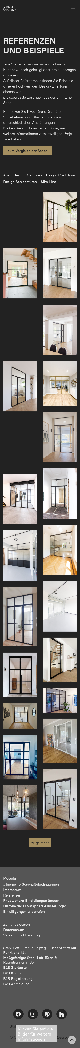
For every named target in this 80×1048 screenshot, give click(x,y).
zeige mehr (40, 842)
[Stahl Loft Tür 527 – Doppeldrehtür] (20, 675)
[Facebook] (18, 1014)
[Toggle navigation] (73, 9)
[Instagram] (33, 1014)
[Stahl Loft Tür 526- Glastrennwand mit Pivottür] (60, 700)
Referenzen (12, 895)
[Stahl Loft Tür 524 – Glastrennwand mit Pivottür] (60, 741)
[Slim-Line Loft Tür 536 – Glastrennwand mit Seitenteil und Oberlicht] (60, 437)
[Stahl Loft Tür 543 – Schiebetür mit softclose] (60, 217)
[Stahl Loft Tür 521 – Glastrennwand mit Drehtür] (20, 807)
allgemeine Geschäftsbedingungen (31, 884)
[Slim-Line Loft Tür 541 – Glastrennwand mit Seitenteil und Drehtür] (60, 273)
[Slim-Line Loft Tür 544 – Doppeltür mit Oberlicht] (20, 217)
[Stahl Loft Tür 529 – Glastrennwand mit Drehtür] (20, 616)
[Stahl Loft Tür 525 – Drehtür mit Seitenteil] (20, 715)
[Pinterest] (47, 1014)
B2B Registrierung (18, 978)
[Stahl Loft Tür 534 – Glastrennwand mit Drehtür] (60, 493)
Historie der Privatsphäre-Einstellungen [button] (35, 906)
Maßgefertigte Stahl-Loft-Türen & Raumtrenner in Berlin (30, 959)
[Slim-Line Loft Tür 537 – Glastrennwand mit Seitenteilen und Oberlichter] (60, 383)
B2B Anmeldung (16, 984)
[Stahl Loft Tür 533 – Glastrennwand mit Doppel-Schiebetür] (20, 499)
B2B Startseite (15, 967)
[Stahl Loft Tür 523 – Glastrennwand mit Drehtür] (20, 757)
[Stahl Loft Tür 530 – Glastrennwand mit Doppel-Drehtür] (60, 606)
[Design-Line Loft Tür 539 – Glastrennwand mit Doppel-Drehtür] (60, 330)
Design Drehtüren (27, 175)
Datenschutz (13, 929)
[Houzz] (61, 1014)
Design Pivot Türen (61, 175)
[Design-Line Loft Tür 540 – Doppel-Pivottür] (20, 330)
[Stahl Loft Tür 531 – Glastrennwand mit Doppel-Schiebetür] (20, 555)
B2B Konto (12, 973)
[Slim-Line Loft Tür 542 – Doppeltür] (20, 273)
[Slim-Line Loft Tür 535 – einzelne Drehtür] (20, 442)
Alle (6, 175)
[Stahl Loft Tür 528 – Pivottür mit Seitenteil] (60, 660)
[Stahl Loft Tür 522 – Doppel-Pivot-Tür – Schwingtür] (60, 799)
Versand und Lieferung (21, 935)
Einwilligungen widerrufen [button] (24, 911)
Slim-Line (48, 181)
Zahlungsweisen (16, 924)
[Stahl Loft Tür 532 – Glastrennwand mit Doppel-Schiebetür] (60, 550)
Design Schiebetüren (20, 181)
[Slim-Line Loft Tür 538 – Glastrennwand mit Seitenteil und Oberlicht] (20, 386)
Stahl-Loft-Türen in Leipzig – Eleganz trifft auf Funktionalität (39, 950)
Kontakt (9, 878)
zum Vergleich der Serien (28, 150)
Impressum (12, 889)
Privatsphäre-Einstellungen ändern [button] (31, 900)
